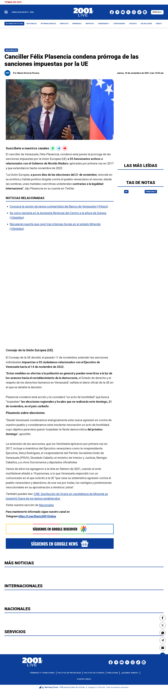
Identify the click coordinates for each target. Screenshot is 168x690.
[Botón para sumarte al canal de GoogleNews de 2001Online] (60, 543)
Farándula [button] (77, 24)
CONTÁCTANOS (84, 679)
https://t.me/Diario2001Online (37, 516)
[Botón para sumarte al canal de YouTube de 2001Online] (64, 148)
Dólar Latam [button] (146, 24)
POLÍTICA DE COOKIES (94, 673)
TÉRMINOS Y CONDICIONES (42, 673)
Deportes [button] (90, 24)
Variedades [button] (103, 24)
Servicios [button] (64, 24)
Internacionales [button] (48, 24)
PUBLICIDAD (112, 673)
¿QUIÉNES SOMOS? (129, 673)
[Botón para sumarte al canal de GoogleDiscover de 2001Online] (60, 529)
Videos (159, 24)
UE (126, 192)
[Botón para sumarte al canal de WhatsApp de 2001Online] (52, 148)
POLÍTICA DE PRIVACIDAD (69, 673)
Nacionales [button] (31, 24)
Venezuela (151, 192)
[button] (162, 618)
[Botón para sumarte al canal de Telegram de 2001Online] (58, 148)
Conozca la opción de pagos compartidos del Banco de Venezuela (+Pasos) (59, 206)
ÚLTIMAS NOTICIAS (14, 24)
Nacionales (11, 50)
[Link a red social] (111, 662)
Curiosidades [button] (119, 24)
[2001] (83, 12)
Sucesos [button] (133, 24)
